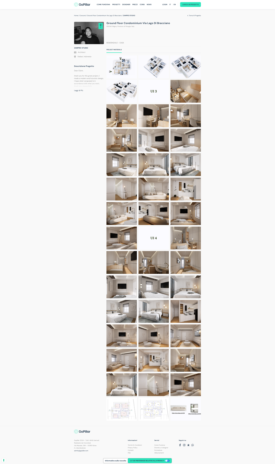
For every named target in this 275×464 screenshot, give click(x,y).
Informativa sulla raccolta (115, 461)
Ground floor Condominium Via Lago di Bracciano (104, 15)
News (149, 4)
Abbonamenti (159, 453)
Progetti (116, 4)
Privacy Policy (132, 448)
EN (175, 4)
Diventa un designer (161, 448)
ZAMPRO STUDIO (81, 48)
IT (170, 4)
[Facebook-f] (180, 445)
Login (164, 4)
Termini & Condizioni (135, 445)
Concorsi (83, 15)
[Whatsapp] (192, 445)
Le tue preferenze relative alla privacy (147, 461)
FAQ (129, 453)
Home (76, 15)
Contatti (130, 450)
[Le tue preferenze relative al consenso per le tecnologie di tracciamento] (4, 460)
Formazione (158, 450)
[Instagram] (184, 445)
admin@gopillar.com (81, 451)
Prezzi (135, 4)
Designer (126, 4)
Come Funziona (103, 4)
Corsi (142, 4)
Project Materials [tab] (114, 50)
